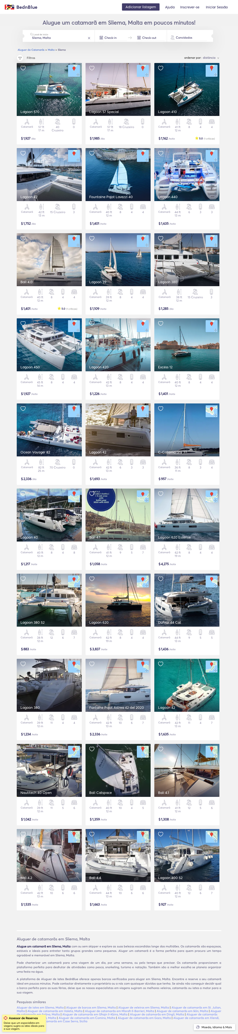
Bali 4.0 (26, 282)
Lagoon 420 (99, 367)
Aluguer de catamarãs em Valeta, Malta (55, 1011)
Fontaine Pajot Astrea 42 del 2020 (116, 707)
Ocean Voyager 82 (35, 452)
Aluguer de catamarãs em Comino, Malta (87, 1018)
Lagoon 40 (29, 537)
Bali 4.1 (94, 537)
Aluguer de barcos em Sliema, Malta (91, 1007)
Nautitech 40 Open (36, 792)
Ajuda (170, 7)
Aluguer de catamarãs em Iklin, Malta (182, 1011)
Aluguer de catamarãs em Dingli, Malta (157, 1014)
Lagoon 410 (167, 111)
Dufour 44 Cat (169, 622)
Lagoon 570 (29, 111)
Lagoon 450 (30, 367)
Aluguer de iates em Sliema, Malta (40, 1007)
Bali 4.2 (26, 877)
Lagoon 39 (97, 282)
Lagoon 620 (99, 622)
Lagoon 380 (167, 282)
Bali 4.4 (95, 877)
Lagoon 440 (168, 197)
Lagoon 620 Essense (174, 537)
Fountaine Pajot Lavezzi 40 (111, 197)
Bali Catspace (100, 792)
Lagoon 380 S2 (32, 622)
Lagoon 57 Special (104, 111)
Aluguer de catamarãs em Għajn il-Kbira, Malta (95, 1014)
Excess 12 (165, 367)
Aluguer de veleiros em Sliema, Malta (143, 1007)
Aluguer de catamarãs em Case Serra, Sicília (56, 1021)
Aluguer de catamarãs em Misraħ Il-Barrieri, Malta (119, 1011)
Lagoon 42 (29, 197)
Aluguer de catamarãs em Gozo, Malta (144, 1018)
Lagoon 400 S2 (170, 877)
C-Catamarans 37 (172, 452)
